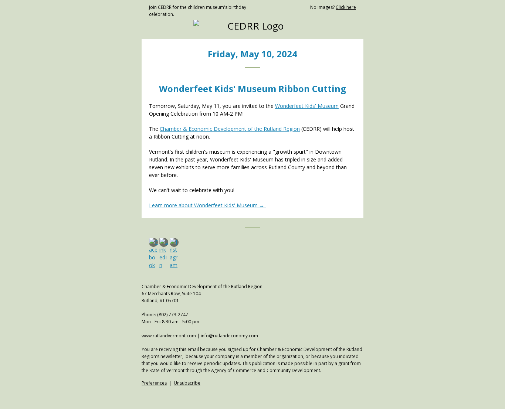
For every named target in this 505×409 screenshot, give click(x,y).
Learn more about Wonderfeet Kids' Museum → (206, 205)
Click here (346, 7)
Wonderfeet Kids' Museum (307, 105)
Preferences (154, 383)
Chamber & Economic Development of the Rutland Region (230, 128)
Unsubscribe (187, 383)
